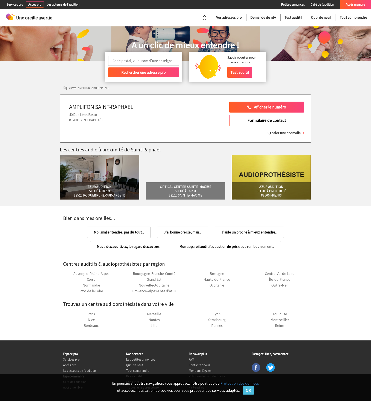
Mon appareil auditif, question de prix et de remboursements (226, 246)
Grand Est (154, 279)
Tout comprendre (353, 17)
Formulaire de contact (267, 120)
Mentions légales (200, 371)
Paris (91, 314)
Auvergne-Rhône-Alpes (91, 273)
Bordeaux (91, 325)
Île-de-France (279, 279)
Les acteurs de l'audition (63, 4)
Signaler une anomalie (283, 133)
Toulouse (279, 314)
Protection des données (239, 383)
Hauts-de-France (217, 279)
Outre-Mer (279, 285)
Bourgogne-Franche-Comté (154, 273)
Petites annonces (293, 4)
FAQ (191, 359)
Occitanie (217, 285)
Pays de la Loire (91, 291)
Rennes (217, 325)
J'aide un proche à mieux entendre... (249, 232)
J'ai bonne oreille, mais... (182, 232)
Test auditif (293, 17)
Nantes (154, 319)
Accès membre (355, 4)
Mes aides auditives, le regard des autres (128, 246)
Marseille (154, 314)
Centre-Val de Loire (280, 273)
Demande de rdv (263, 17)
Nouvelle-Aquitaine (154, 285)
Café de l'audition (322, 4)
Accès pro (34, 4)
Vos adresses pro (229, 17)
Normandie (91, 285)
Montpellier (280, 319)
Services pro (15, 4)
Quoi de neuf (321, 17)
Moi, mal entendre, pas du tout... (119, 232)
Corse (91, 279)
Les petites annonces (140, 359)
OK (248, 390)
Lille (154, 325)
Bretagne (217, 273)
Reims (279, 325)
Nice (91, 319)
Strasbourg (217, 319)
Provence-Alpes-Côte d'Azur (154, 291)
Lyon (216, 314)
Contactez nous (199, 365)
